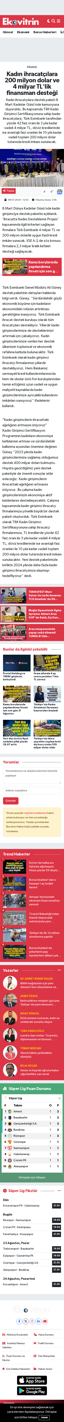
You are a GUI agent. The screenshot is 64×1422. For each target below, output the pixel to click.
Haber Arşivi (45, 1369)
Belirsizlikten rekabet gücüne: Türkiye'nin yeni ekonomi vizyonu (40, 1003)
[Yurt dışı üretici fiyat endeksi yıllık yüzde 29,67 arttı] (17, 727)
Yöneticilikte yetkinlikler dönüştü (36, 1055)
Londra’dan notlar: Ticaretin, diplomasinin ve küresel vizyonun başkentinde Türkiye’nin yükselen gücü (39, 1037)
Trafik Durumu (46, 1343)
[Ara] (53, 21)
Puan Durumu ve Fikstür (13, 1358)
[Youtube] (45, 1321)
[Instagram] (32, 1321)
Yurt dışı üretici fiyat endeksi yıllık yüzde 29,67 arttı (15, 741)
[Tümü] (59, 970)
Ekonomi (23, 32)
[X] (26, 1321)
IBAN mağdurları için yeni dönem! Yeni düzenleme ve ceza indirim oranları (38, 985)
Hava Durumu (46, 1334)
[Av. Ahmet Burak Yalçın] (10, 982)
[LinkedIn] (38, 1321)
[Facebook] (19, 1321)
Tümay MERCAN (30, 1048)
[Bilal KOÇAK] (10, 1069)
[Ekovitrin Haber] (21, 21)
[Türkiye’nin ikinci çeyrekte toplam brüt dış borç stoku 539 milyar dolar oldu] (47, 727)
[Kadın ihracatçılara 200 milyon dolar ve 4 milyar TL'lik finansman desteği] (32, 168)
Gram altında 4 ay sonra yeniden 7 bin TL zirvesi (46, 676)
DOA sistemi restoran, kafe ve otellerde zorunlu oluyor (40, 1020)
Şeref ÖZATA (29, 996)
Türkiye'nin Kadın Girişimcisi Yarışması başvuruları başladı (46, 707)
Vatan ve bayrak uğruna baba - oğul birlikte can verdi (40, 1072)
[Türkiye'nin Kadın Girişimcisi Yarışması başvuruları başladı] (47, 694)
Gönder (11, 800)
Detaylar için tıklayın (32, 1177)
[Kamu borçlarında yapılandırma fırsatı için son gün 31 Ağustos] (17, 694)
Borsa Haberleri (44, 32)
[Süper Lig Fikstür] (59, 1190)
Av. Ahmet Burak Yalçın (36, 978)
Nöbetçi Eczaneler (17, 1334)
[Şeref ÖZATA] (10, 1000)
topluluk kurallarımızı (35, 813)
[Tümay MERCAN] (10, 1052)
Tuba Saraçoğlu (32, 1031)
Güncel (8, 32)
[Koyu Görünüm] (48, 21)
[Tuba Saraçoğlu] (10, 1035)
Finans (32, 67)
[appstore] (32, 1381)
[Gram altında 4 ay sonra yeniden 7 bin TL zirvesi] (47, 663)
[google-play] (32, 1391)
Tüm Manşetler (46, 1356)
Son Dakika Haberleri (18, 1369)
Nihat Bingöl (29, 1013)
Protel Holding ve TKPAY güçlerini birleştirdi (14, 676)
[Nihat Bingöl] (10, 1017)
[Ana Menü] (58, 21)
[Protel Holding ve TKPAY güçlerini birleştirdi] (17, 663)
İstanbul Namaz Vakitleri (13, 1345)
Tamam (44, 1418)
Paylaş (10, 190)
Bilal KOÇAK (28, 1065)
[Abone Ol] (60, 191)
